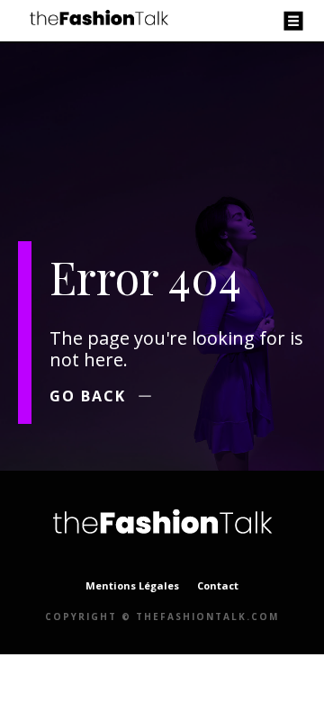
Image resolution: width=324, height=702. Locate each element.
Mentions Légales (132, 585)
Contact (217, 585)
